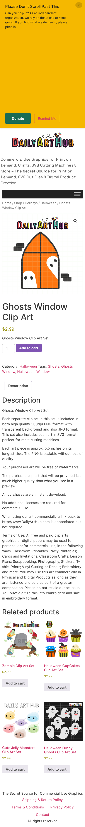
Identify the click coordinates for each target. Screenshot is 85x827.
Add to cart (28, 348)
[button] (75, 221)
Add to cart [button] (15, 683)
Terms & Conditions (28, 807)
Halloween (48, 203)
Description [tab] (18, 386)
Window (43, 371)
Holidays (31, 203)
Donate (18, 118)
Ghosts (53, 366)
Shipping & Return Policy (42, 799)
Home (6, 203)
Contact (42, 814)
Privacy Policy (62, 807)
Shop (18, 203)
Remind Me (47, 118)
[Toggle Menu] (77, 194)
